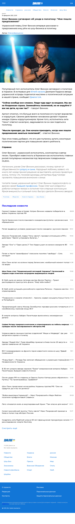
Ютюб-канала (37, 92)
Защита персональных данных (49, 496)
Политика (6, 197)
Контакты (6, 496)
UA (71, 3)
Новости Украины (27, 197)
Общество (15, 197)
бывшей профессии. (27, 186)
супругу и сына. (27, 169)
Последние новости (15, 205)
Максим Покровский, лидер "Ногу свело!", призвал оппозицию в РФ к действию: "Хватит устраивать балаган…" (34, 237)
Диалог (4, 13)
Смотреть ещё (9, 428)
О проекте (6, 487)
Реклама (40, 487)
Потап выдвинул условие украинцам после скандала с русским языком (35, 229)
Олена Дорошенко (15, 33)
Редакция (6, 492)
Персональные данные (46, 492)
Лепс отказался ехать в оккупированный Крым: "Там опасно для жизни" (35, 404)
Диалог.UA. (36, 97)
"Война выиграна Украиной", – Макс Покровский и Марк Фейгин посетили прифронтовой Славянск (32, 396)
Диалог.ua (5, 504)
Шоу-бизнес (41, 197)
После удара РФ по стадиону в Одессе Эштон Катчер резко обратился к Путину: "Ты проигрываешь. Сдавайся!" (35, 379)
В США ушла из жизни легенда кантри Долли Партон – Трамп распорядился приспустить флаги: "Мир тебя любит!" (30, 281)
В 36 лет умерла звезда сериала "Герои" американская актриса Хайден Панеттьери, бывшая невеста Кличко (34, 370)
